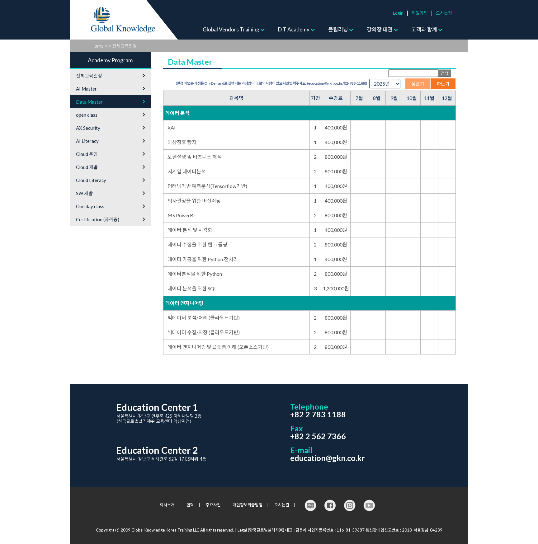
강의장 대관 (380, 29)
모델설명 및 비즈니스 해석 (195, 157)
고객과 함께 (424, 29)
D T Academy (293, 29)
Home (98, 46)
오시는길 (444, 13)
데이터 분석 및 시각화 (190, 230)
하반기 (443, 84)
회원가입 (420, 13)
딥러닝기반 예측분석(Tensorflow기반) (207, 186)
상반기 (417, 84)
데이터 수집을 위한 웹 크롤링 (197, 244)
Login (398, 13)
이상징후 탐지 (182, 142)
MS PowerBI (181, 215)
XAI (172, 127)
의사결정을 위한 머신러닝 (194, 201)
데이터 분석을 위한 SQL (192, 288)
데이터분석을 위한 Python (195, 274)
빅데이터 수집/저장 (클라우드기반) (204, 332)
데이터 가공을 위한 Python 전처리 (203, 259)
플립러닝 (338, 29)
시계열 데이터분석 (187, 171)
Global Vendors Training (231, 29)
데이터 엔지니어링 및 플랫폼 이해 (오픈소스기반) (218, 347)
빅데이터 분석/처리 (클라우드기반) (204, 318)
